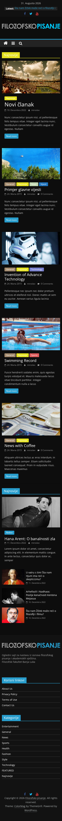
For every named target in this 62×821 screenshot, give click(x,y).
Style (4, 759)
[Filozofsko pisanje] (5, 43)
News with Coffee (19, 445)
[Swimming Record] (31, 320)
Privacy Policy (9, 694)
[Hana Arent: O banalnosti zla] (31, 498)
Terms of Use (9, 699)
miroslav (35, 110)
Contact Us (8, 705)
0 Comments (46, 194)
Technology (36, 269)
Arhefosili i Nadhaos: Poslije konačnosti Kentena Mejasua (41, 595)
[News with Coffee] (31, 405)
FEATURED (8, 770)
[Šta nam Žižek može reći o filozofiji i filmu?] (13, 609)
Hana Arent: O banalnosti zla (29, 538)
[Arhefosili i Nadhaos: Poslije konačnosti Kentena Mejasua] (13, 590)
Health (5, 748)
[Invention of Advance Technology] (31, 234)
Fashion (6, 754)
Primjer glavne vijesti (22, 189)
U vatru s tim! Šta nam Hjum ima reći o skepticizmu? (39, 576)
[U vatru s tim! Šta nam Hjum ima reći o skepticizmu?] (13, 571)
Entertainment (10, 726)
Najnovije (10, 98)
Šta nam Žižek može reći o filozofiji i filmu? (41, 612)
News (34, 184)
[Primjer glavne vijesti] (31, 150)
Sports (34, 355)
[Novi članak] (31, 63)
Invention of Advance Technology (23, 277)
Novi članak (19, 104)
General (10, 184)
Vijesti (43, 184)
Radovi (9, 532)
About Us (7, 688)
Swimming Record (20, 360)
